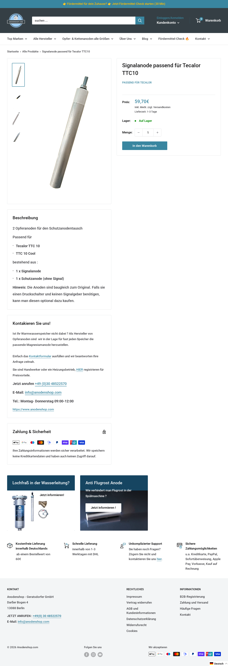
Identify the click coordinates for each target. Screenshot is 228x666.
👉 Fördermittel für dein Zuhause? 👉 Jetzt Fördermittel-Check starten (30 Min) (114, 4)
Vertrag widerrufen (139, 602)
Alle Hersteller (42, 38)
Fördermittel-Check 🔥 (173, 38)
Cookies (132, 631)
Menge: (127, 132)
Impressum (134, 596)
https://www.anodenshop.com (33, 409)
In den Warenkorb (145, 146)
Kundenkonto (167, 22)
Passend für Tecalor (137, 82)
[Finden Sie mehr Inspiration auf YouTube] (100, 654)
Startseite (13, 51)
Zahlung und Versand (194, 602)
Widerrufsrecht (136, 625)
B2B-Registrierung (192, 596)
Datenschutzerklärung (141, 619)
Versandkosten (161, 107)
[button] (218, 663)
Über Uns (126, 38)
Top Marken (15, 38)
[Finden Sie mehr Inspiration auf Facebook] (86, 654)
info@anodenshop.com (43, 392)
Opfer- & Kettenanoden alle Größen (85, 38)
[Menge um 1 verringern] (138, 132)
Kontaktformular (40, 356)
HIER (79, 369)
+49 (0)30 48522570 (51, 384)
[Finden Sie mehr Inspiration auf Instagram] (93, 654)
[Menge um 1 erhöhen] (157, 132)
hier (159, 559)
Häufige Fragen (190, 608)
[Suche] (139, 20)
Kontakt (200, 38)
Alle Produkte (30, 51)
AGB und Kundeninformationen (141, 611)
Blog (145, 38)
